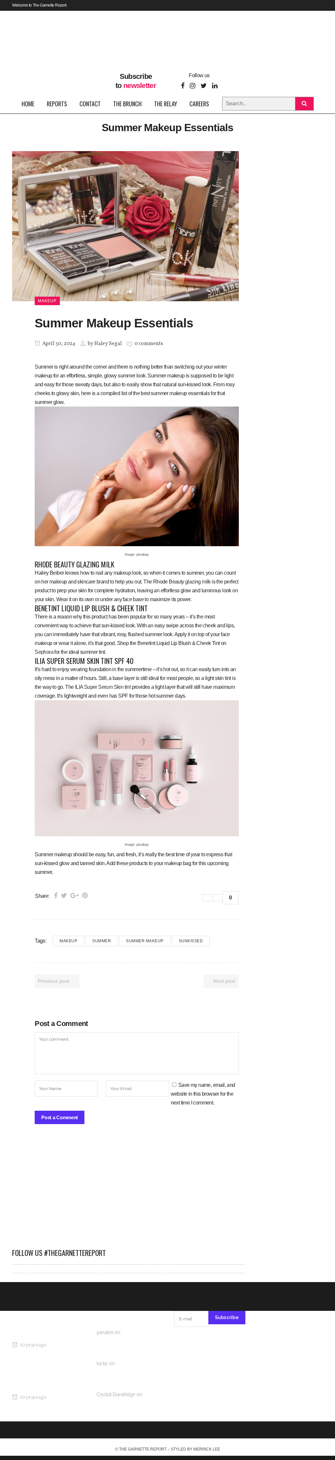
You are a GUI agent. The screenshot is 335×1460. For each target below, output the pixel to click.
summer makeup (145, 941)
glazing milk (198, 581)
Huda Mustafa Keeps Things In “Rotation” (126, 1403)
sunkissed (191, 941)
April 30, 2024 (58, 343)
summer (101, 941)
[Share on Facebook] (56, 895)
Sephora (44, 652)
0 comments (148, 343)
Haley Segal (108, 343)
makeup (68, 941)
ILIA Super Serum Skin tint (103, 687)
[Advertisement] (128, 1189)
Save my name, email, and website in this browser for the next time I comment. (203, 1093)
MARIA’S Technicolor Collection (46, 1332)
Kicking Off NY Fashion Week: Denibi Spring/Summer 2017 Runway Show (44, 1376)
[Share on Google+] (74, 895)
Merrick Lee (206, 1449)
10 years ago (32, 1345)
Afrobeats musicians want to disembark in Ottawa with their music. (130, 1341)
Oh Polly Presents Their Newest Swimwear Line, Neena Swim (129, 1372)
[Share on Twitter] (64, 895)
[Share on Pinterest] (85, 895)
